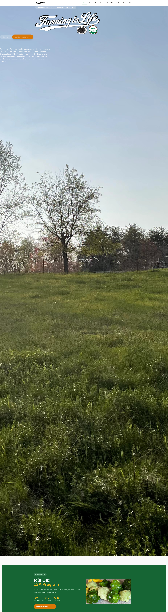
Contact (118, 3)
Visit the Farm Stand (21, 37)
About (90, 3)
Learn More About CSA (43, 606)
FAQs (112, 3)
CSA (107, 3)
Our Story (6, 37)
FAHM (129, 3)
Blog (124, 3)
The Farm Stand (98, 3)
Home (84, 2)
